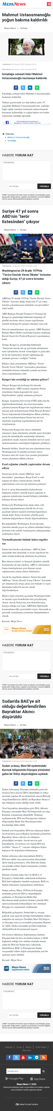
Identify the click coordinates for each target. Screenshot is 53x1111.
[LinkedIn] (30, 87)
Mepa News (10, 28)
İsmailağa (11, 140)
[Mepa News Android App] (14, 1079)
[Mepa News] (14, 4)
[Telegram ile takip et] (36, 1057)
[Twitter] (23, 87)
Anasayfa (9, 1047)
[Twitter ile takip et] (16, 1057)
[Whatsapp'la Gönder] (37, 87)
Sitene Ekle (26, 1050)
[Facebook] (16, 87)
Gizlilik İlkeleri (40, 1047)
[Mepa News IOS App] (39, 1079)
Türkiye (23, 28)
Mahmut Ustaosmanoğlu (18, 137)
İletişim (29, 1047)
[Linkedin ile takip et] (29, 1057)
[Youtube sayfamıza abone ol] (23, 1057)
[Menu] (49, 4)
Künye (19, 1047)
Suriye (23, 230)
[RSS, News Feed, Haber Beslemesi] (43, 1057)
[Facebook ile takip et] (9, 1057)
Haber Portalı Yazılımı (29, 1104)
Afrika (23, 725)
